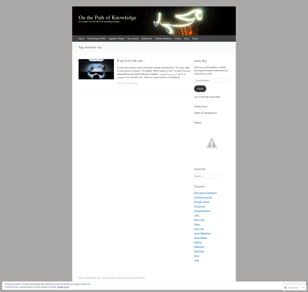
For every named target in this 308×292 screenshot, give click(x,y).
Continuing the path (203, 197)
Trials (196, 260)
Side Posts (199, 251)
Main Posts (199, 219)
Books (195, 38)
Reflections (147, 38)
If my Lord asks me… (131, 60)
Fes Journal (133, 38)
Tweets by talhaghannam (205, 112)
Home (81, 38)
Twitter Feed (200, 106)
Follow (200, 88)
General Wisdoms (163, 38)
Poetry (178, 38)
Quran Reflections (202, 233)
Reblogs (198, 242)
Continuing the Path (96, 38)
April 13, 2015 (123, 83)
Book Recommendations (205, 192)
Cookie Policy (63, 286)
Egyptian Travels (116, 38)
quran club (199, 228)
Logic (196, 215)
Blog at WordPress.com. (90, 277)
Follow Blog (200, 60)
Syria (186, 38)
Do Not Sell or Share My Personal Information (124, 277)
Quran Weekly (200, 237)
